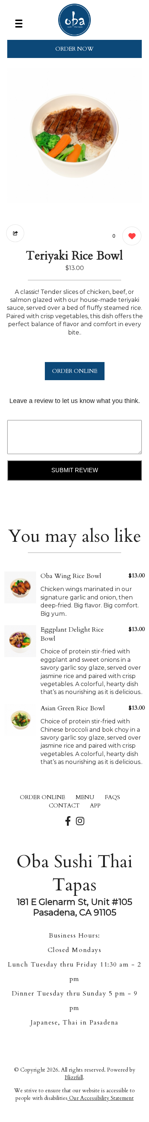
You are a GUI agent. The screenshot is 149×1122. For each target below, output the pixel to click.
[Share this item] (15, 233)
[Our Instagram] (80, 821)
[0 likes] (130, 236)
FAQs (112, 797)
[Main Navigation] (18, 24)
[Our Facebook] (68, 821)
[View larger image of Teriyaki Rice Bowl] (74, 135)
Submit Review (74, 470)
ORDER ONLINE (74, 371)
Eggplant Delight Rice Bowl (72, 634)
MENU (85, 797)
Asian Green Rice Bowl (73, 708)
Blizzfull (74, 1077)
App (95, 806)
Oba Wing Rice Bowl (71, 576)
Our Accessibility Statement (101, 1098)
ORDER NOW (74, 49)
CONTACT (64, 806)
